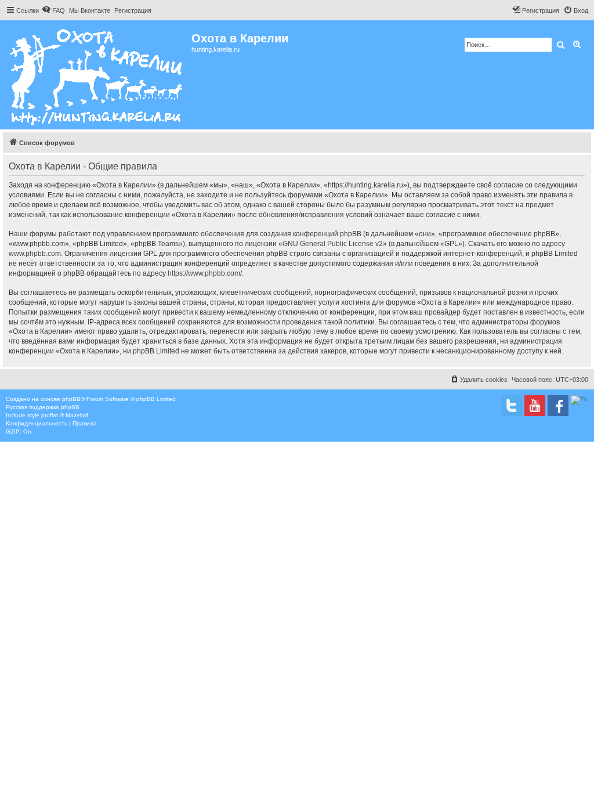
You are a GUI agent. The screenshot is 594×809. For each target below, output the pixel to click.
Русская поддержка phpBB (42, 407)
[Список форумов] (97, 75)
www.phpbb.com (35, 254)
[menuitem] (53, 10)
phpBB (71, 399)
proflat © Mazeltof (64, 415)
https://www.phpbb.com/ (205, 273)
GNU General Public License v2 (332, 244)
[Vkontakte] (511, 405)
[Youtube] (534, 405)
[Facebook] (558, 405)
